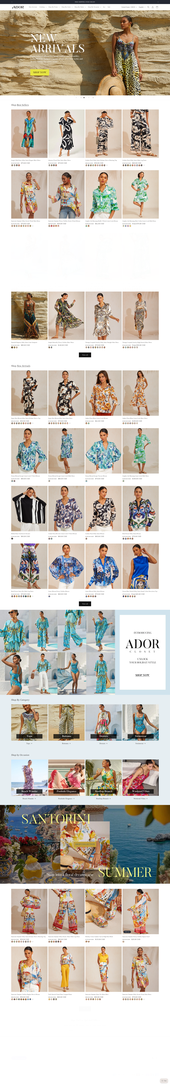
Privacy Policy (77, 1053)
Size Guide (117, 1050)
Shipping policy (66, 1082)
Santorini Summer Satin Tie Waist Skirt (96, 994)
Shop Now (85, 53)
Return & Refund (107, 1050)
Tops (28, 743)
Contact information (77, 1082)
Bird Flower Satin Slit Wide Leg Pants (22, 591)
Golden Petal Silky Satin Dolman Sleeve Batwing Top (101, 160)
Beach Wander (28, 799)
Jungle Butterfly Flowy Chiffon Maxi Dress (61, 342)
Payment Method (80, 1050)
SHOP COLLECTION (85, 844)
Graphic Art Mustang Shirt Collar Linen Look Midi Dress (139, 221)
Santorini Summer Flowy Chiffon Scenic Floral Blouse (64, 221)
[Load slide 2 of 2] (84, 97)
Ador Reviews (59, 1050)
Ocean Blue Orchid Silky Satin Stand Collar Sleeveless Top (139, 591)
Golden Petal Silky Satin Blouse (94, 533)
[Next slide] (89, 97)
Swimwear (139, 743)
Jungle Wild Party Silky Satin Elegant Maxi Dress (25, 160)
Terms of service (55, 1082)
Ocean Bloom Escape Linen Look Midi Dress (61, 476)
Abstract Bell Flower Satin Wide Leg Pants (134, 283)
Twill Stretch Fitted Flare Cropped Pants (60, 994)
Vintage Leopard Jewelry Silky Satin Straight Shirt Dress (102, 342)
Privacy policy (45, 1082)
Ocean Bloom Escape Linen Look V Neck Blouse (25, 476)
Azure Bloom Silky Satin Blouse (94, 591)
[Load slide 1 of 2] (81, 97)
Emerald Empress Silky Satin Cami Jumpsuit (24, 342)
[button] (42, 7)
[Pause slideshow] (94, 97)
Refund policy (35, 1082)
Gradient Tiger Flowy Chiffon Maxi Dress (60, 283)
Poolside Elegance (65, 799)
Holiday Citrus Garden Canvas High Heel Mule (99, 936)
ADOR (17, 1082)
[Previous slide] (76, 97)
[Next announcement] (158, 2)
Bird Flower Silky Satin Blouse (131, 533)
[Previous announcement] (12, 2)
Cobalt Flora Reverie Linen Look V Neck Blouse (62, 533)
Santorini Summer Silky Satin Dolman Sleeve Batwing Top (28, 936)
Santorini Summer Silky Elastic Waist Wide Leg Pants (64, 936)
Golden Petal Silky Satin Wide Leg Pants (134, 160)
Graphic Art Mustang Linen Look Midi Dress (135, 476)
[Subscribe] (100, 1031)
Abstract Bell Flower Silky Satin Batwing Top (98, 283)
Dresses (102, 743)
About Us (51, 1050)
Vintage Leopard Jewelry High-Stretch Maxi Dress (137, 342)
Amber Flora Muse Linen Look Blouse (96, 418)
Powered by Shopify (24, 1082)
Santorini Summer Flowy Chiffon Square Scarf (136, 936)
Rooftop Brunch (102, 799)
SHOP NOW (85, 652)
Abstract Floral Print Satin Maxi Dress (59, 160)
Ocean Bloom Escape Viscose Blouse (96, 476)
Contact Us (69, 1050)
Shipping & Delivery (93, 1050)
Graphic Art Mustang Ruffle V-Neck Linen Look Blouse (101, 221)
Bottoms (65, 743)
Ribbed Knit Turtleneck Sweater (20, 533)
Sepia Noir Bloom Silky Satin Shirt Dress (60, 418)
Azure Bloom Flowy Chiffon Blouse (58, 591)
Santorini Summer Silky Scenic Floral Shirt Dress (25, 221)
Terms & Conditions (90, 1053)
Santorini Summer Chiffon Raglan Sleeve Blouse (25, 994)
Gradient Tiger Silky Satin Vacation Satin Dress (25, 283)
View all (85, 355)
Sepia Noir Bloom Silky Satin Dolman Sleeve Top (25, 418)
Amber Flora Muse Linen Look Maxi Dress (134, 418)
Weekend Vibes (140, 799)
